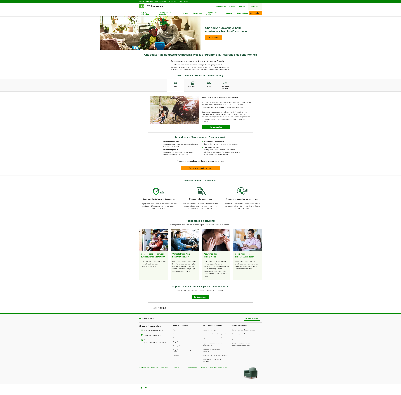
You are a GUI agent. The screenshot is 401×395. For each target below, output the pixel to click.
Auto (174, 330)
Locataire (176, 355)
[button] (221, 6)
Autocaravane (178, 338)
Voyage (185, 13)
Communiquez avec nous (153, 330)
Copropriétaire (178, 346)
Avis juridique (165, 367)
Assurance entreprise (160, 1)
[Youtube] (146, 388)
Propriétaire (177, 342)
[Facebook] (141, 388)
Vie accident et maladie (165, 13)
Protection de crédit (211, 13)
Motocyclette (177, 334)
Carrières (204, 367)
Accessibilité (177, 367)
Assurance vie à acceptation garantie (215, 334)
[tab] (175, 85)
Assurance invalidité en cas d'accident (215, 355)
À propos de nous (183, 1)
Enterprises (197, 13)
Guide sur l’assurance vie (240, 340)
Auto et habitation (144, 13)
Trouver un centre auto (152, 335)
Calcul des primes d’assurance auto (243, 330)
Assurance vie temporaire (211, 330)
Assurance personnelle (146, 1)
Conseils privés (172, 1)
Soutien (229, 13)
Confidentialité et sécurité (148, 367)
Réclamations (242, 13)
